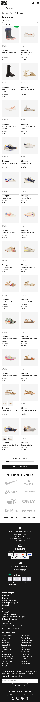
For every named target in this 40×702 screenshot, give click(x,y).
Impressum (5, 621)
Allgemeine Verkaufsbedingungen (13, 616)
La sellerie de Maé (8, 659)
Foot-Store (5, 647)
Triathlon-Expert (26, 656)
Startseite (5, 13)
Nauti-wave (5, 663)
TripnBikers (25, 659)
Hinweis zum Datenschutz (11, 628)
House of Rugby (7, 656)
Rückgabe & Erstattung (9, 619)
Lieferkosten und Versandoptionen (13, 626)
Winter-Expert (25, 663)
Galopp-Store (6, 649)
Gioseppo (5, 50)
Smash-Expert (26, 645)
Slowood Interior (26, 642)
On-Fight (5, 666)
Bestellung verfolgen (9, 600)
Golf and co (5, 652)
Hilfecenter (5, 598)
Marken (12, 13)
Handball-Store (7, 654)
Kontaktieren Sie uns (20, 534)
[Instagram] (17, 698)
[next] (38, 496)
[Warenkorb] (38, 2)
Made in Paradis (7, 661)
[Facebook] (13, 698)
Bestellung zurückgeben (20, 570)
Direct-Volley (6, 642)
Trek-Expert (25, 654)
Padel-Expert (25, 636)
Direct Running (7, 640)
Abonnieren (20, 685)
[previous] (1, 496)
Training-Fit (25, 652)
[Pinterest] (22, 698)
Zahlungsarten (7, 623)
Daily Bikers (6, 638)
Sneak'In (24, 647)
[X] (27, 698)
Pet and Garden (26, 640)
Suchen (11, 8)
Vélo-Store (24, 661)
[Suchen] (7, 8)
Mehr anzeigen (20, 467)
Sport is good (25, 649)
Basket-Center (6, 636)
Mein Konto (5, 596)
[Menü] (2, 8)
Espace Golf (6, 645)
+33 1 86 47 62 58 (20, 541)
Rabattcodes (6, 605)
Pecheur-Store (26, 638)
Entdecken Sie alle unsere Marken (20, 518)
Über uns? (5, 612)
